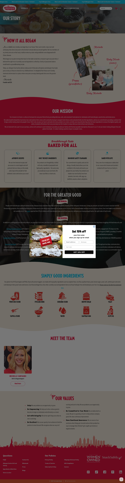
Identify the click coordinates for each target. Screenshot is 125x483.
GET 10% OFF (79, 252)
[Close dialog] (94, 226)
